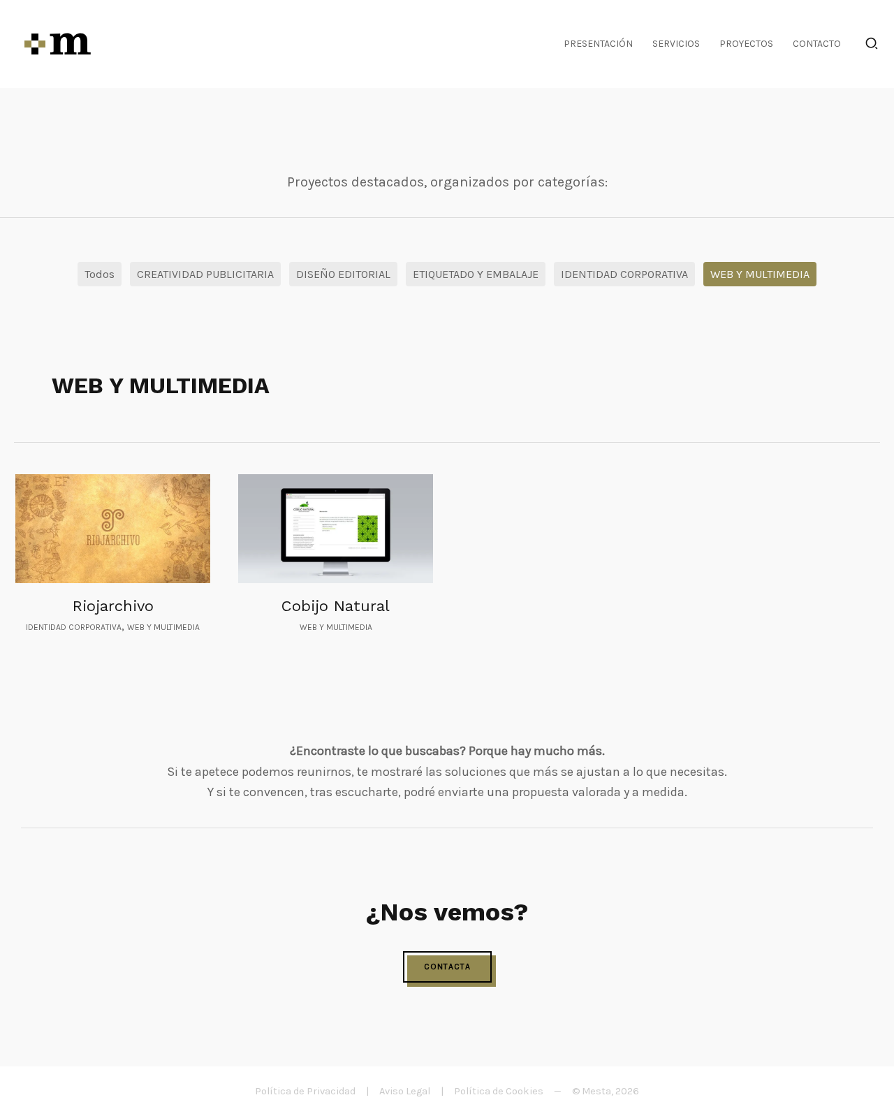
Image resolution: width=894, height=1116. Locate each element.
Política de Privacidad (305, 1091)
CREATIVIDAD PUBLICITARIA (205, 274)
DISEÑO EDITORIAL (343, 274)
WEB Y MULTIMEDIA (759, 274)
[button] (872, 46)
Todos (100, 274)
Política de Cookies (498, 1091)
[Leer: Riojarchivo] (112, 529)
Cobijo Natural (335, 606)
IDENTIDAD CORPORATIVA (624, 274)
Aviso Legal (404, 1091)
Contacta (447, 966)
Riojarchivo (113, 606)
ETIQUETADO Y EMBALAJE (475, 274)
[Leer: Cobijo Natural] (335, 529)
